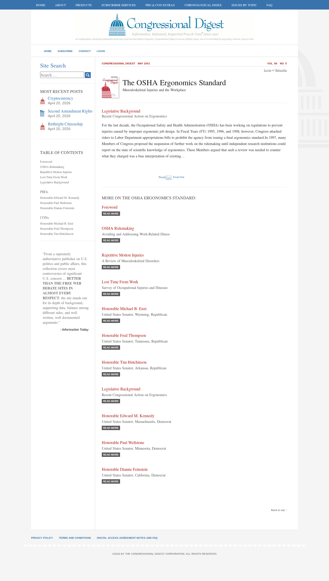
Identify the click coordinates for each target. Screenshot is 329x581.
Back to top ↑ (279, 510)
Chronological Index (203, 5)
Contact (85, 51)
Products (84, 5)
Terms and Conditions (75, 537)
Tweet (162, 177)
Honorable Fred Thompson (56, 228)
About (60, 5)
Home (40, 5)
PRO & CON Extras (160, 5)
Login (101, 51)
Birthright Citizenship (65, 123)
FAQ (269, 5)
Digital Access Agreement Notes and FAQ (127, 537)
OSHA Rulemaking (52, 167)
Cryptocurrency (60, 98)
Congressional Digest (118, 63)
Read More (111, 213)
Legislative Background (54, 182)
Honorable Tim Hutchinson (57, 234)
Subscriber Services (119, 5)
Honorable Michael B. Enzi (56, 223)
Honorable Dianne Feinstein (57, 208)
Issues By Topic (244, 5)
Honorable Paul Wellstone (56, 203)
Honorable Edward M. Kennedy (59, 197)
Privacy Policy (42, 537)
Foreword (46, 161)
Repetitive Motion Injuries (56, 172)
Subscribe (65, 51)
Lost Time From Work (53, 177)
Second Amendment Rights (70, 111)
